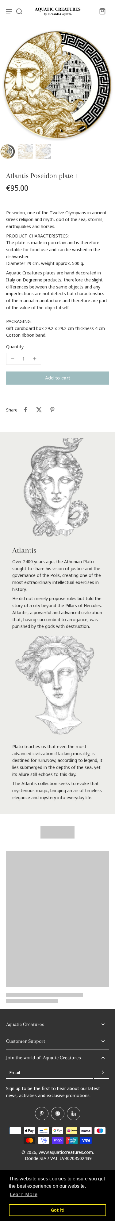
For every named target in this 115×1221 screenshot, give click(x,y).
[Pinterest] (41, 1113)
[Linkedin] (73, 1113)
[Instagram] (57, 1113)
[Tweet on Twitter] (39, 409)
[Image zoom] (57, 84)
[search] (19, 11)
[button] (57, 378)
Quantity (15, 346)
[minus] (12, 358)
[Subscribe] (101, 1072)
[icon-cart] (102, 11)
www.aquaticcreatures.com (66, 1152)
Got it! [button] (57, 1210)
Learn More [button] (23, 1194)
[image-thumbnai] (7, 151)
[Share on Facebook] (25, 409)
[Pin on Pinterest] (52, 409)
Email (14, 1072)
